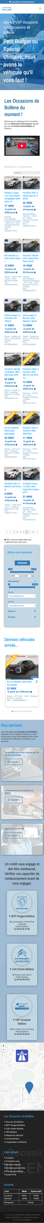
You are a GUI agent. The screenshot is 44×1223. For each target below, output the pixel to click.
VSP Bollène (11, 1131)
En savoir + (14, 762)
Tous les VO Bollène (14, 1121)
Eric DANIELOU (26, 1220)
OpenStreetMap (31, 1109)
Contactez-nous (12, 1161)
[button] (36, 681)
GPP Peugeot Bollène (23, 916)
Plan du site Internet (14, 1171)
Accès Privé (11, 1174)
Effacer (22, 562)
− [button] (3, 1049)
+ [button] (3, 1045)
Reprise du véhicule (14, 1135)
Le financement (12, 1138)
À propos (10, 1157)
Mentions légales (13, 1164)
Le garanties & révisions (16, 1141)
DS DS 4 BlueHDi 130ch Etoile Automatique (19, 683)
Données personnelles (15, 1167)
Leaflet (22, 1109)
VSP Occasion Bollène (23, 1022)
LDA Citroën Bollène (22, 969)
